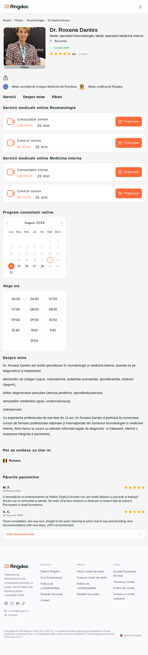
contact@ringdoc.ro (18, 611)
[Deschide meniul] (140, 6)
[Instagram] (12, 603)
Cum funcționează (51, 577)
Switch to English (133, 635)
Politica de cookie (124, 588)
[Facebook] (6, 603)
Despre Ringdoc (50, 571)
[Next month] (62, 223)
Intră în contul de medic (91, 571)
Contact (45, 600)
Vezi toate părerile (20, 534)
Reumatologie (35, 20)
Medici (19, 20)
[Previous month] (7, 223)
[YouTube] (17, 603)
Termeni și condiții (124, 581)
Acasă (7, 20)
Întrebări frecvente (52, 594)
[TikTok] (23, 603)
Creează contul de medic (92, 577)
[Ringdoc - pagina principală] (16, 6)
